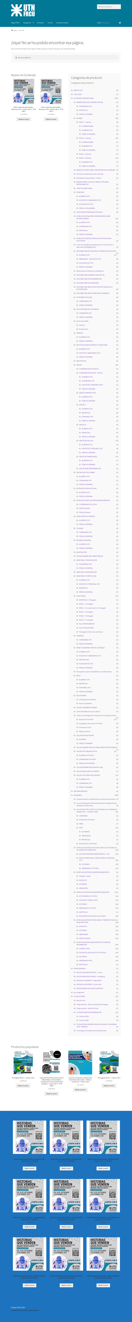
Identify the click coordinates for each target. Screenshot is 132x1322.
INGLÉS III (82, 425)
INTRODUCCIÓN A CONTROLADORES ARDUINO (93, 500)
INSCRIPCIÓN (84, 660)
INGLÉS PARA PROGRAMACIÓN (90, 468)
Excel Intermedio (82, 321)
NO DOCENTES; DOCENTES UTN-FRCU (92, 916)
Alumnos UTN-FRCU (86, 719)
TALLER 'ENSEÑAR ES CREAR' (86, 707)
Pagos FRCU (15, 23)
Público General (84, 731)
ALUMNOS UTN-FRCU (86, 755)
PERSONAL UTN (87, 417)
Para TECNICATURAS (86, 628)
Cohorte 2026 (84, 1020)
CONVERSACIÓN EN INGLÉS (88, 369)
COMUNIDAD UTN (85, 106)
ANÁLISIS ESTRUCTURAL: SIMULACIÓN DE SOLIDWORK (95, 170)
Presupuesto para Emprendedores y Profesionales (94, 672)
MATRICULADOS (84, 938)
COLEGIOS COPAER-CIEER (88, 900)
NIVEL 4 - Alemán (85, 158)
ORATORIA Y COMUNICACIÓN (86, 560)
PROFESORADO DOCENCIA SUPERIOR (89, 988)
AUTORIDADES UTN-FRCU (88, 896)
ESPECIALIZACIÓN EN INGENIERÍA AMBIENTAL (93, 872)
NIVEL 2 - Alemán (85, 138)
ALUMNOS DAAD (87, 126)
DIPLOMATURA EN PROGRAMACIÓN (89, 279)
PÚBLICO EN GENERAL (87, 208)
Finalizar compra (62, 23)
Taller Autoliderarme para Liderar (88, 711)
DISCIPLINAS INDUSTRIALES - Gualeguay (90, 976)
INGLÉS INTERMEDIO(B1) (88, 457)
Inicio (15, 30)
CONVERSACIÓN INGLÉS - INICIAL (91, 373)
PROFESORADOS (80, 968)
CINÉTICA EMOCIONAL (84, 188)
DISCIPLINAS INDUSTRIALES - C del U (89, 972)
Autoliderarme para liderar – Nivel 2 (88, 178)
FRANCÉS (79, 333)
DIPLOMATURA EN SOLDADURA (87, 283)
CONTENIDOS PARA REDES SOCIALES (89, 212)
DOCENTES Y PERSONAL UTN (92, 448)
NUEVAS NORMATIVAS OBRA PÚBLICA (89, 556)
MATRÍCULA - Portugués (87, 600)
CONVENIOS (83, 816)
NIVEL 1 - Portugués (86, 604)
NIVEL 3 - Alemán (85, 154)
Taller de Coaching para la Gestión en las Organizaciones (96, 715)
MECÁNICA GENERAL (83, 540)
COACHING (80, 192)
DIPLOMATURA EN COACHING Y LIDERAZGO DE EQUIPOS (96, 251)
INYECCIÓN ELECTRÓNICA (85, 516)
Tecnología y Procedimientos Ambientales (91, 1031)
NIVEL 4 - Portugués (86, 620)
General (82, 325)
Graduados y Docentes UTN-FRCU (91, 723)
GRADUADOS (86, 836)
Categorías (27, 23)
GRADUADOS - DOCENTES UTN (90, 259)
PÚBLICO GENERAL (86, 114)
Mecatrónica (80, 1000)
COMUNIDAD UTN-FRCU (87, 759)
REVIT (78, 676)
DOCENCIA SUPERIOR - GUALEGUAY (88, 980)
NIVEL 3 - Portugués (86, 616)
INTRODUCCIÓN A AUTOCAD (86, 488)
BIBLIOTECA (78, 90)
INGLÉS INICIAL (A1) (86, 441)
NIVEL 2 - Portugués (86, 612)
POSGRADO (78, 795)
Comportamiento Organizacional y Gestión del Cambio (95, 799)
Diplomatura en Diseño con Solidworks (90, 271)
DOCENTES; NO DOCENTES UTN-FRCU (92, 953)
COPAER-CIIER (84, 948)
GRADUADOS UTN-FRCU (90, 868)
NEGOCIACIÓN (81, 552)
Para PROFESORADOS (86, 624)
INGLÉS (79, 365)
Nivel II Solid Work (85, 703)
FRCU (81, 828)
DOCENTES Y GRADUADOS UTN (90, 200)
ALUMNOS (82, 739)
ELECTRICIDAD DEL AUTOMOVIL (87, 309)
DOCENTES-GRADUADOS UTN (89, 353)
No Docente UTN (85, 727)
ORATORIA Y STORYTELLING (86, 576)
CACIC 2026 (78, 94)
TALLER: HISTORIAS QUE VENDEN (88, 775)
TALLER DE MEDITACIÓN (85, 735)
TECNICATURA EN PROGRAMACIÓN (88, 1012)
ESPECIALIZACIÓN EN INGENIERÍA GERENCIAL (92, 892)
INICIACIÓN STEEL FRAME (85, 472)
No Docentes (83, 329)
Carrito (50, 23)
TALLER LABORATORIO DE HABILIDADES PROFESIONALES (96, 747)
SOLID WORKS (81, 695)
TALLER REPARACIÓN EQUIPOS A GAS (89, 767)
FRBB (81, 824)
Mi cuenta (40, 23)
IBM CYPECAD (81, 361)
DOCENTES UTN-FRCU (87, 820)
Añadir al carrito (23, 119)
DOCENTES (83, 880)
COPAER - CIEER (85, 876)
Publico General (84, 512)
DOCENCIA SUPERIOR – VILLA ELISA (88, 984)
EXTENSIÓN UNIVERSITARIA (84, 98)
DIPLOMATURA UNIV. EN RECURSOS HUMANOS (92, 293)
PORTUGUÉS (80, 596)
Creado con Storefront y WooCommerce (25, 1310)
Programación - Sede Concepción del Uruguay (92, 1004)
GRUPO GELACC (84, 508)
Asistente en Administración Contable (89, 174)
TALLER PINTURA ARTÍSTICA (86, 751)
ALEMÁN (79, 118)
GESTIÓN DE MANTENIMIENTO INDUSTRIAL (92, 345)
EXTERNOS (86, 832)
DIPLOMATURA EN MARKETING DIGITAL (90, 275)
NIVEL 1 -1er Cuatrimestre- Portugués (92, 608)
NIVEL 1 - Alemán (85, 122)
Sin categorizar (79, 992)
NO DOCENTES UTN (86, 204)
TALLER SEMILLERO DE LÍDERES (87, 771)
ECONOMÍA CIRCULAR (84, 297)
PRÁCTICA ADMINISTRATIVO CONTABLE (90, 648)
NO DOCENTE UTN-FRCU (88, 844)
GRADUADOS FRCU (85, 960)
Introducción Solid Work (87, 700)
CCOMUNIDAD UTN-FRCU (88, 504)
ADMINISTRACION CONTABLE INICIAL (89, 102)
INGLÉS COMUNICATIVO (87, 393)
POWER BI (80, 636)
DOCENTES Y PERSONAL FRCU (92, 385)
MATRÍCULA (83, 110)
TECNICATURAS (79, 996)
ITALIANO (79, 528)
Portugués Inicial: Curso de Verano (91, 632)
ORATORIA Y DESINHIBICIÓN (86, 572)
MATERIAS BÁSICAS (80, 791)
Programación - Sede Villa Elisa (87, 1008)
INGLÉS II (82, 405)
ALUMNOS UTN (87, 130)
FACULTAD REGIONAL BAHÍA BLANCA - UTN (94, 854)
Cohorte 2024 (84, 1016)
